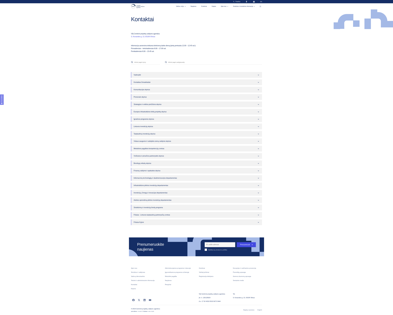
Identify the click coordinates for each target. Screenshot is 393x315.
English (259, 310)
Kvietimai (204, 6)
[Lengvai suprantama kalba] (254, 1)
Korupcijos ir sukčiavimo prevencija (244, 268)
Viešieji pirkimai (204, 272)
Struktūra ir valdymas (138, 272)
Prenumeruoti (245, 245)
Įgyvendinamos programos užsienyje (177, 272)
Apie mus (223, 6)
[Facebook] (133, 300)
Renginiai (168, 284)
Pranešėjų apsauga (239, 272)
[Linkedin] (144, 300)
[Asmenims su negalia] (246, 1)
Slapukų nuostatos (248, 310)
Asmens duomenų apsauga (242, 276)
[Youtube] (150, 300)
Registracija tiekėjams (206, 276)
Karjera (214, 6)
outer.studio (151, 311)
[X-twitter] (139, 300)
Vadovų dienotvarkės (138, 276)
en (261, 1)
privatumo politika (221, 250)
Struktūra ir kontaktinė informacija (243, 6)
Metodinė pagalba (171, 276)
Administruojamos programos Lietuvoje (178, 268)
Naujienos (193, 6)
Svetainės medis (238, 280)
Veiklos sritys (180, 6)
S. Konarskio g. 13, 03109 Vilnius (143, 36)
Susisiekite (1, 98)
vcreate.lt (140, 311)
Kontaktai (134, 284)
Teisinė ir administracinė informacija (143, 280)
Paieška (237, 1)
